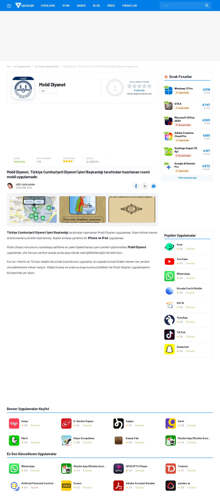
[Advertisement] (81, 130)
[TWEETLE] (145, 188)
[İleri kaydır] (154, 210)
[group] (82, 210)
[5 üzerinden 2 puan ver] (134, 86)
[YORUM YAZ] (154, 188)
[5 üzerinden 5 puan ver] (149, 86)
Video (111, 5)
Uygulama (48, 5)
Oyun (65, 5)
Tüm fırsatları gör (187, 177)
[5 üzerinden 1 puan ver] (129, 86)
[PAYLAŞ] (137, 188)
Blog (96, 5)
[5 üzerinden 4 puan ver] (144, 86)
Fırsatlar (129, 5)
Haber (81, 5)
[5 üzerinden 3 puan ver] (139, 86)
